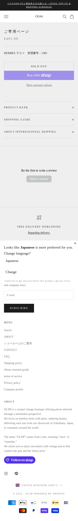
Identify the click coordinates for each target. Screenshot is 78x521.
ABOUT (9, 336)
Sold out (39, 66)
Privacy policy (12, 382)
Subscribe (19, 308)
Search (8, 330)
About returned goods (16, 369)
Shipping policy (13, 363)
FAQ (6, 356)
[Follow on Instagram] (6, 474)
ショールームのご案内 (18, 343)
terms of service (13, 376)
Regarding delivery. (39, 232)
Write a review (39, 179)
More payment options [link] (39, 85)
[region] (39, 231)
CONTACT (10, 349)
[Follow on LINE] (16, 474)
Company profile (13, 389)
